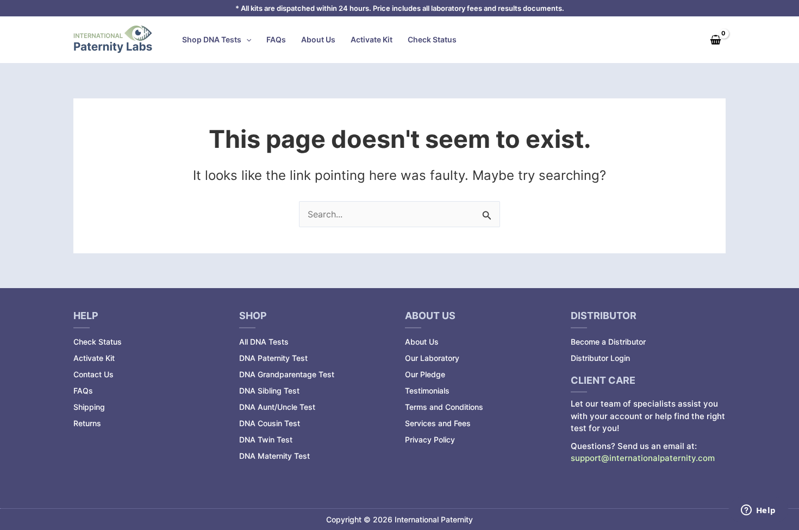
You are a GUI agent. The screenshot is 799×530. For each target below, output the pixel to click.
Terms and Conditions (444, 406)
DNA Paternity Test (273, 358)
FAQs (276, 39)
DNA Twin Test (265, 439)
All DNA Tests (264, 341)
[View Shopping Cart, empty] (715, 40)
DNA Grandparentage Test (286, 374)
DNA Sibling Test (269, 390)
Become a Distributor (608, 341)
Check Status (432, 39)
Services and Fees (438, 423)
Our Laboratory (432, 358)
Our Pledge (425, 374)
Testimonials (427, 390)
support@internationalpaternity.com (643, 458)
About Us (318, 39)
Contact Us (93, 374)
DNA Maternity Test (274, 455)
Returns (87, 423)
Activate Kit (371, 39)
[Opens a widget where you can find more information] (758, 511)
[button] (246, 40)
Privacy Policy (430, 439)
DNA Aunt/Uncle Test (277, 406)
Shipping (89, 406)
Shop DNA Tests (211, 39)
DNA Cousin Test (269, 423)
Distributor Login (600, 358)
